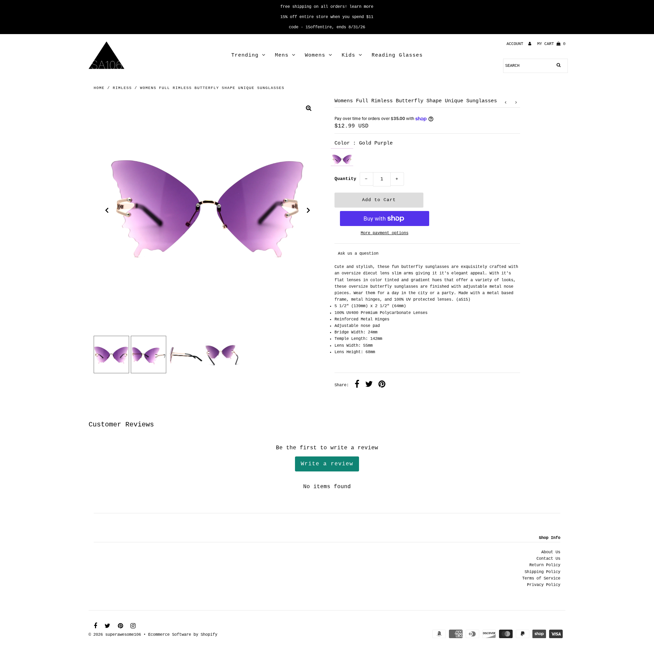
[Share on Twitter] (369, 385)
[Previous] (106, 210)
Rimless (122, 88)
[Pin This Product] (382, 385)
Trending (245, 55)
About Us (550, 552)
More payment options (384, 233)
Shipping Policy (542, 572)
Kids (348, 55)
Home (99, 88)
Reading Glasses (397, 55)
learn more (361, 6)
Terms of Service (541, 578)
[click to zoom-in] (308, 109)
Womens (315, 55)
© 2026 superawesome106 (115, 634)
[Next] (308, 210)
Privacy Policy (543, 585)
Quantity (345, 178)
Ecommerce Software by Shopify (182, 634)
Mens (282, 55)
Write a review (327, 464)
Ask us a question (358, 253)
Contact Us (548, 558)
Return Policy (544, 565)
